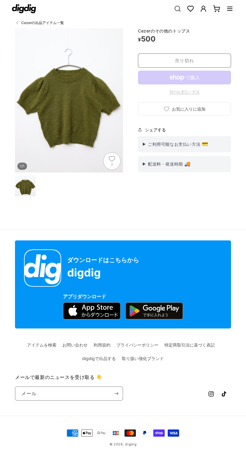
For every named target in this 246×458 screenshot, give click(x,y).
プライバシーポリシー (137, 344)
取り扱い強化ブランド (143, 358)
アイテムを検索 (41, 344)
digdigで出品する (99, 358)
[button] (229, 8)
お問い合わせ (75, 344)
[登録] (116, 393)
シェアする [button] (155, 129)
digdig (130, 444)
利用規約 (102, 344)
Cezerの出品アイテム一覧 (42, 22)
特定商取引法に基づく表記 (189, 344)
